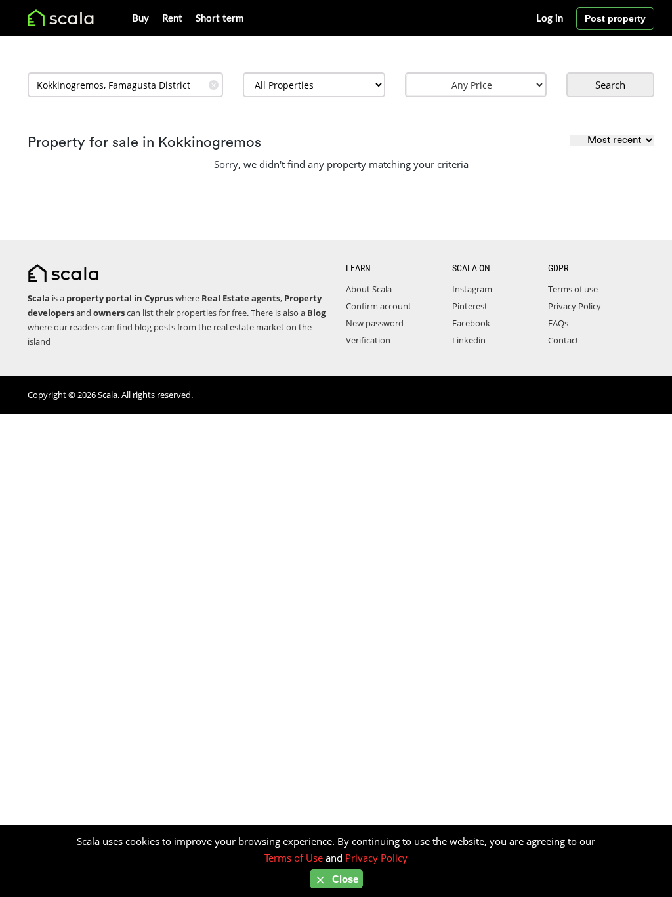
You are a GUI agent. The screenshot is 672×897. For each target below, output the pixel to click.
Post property (615, 18)
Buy (140, 19)
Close (343, 879)
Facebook (471, 323)
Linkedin (469, 340)
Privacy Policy (574, 306)
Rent (172, 19)
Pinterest (470, 306)
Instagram (472, 289)
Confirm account (378, 306)
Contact (563, 340)
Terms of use (573, 289)
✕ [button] (214, 85)
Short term (220, 19)
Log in (549, 19)
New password (375, 323)
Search (610, 84)
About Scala (369, 289)
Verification (368, 340)
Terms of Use (293, 857)
